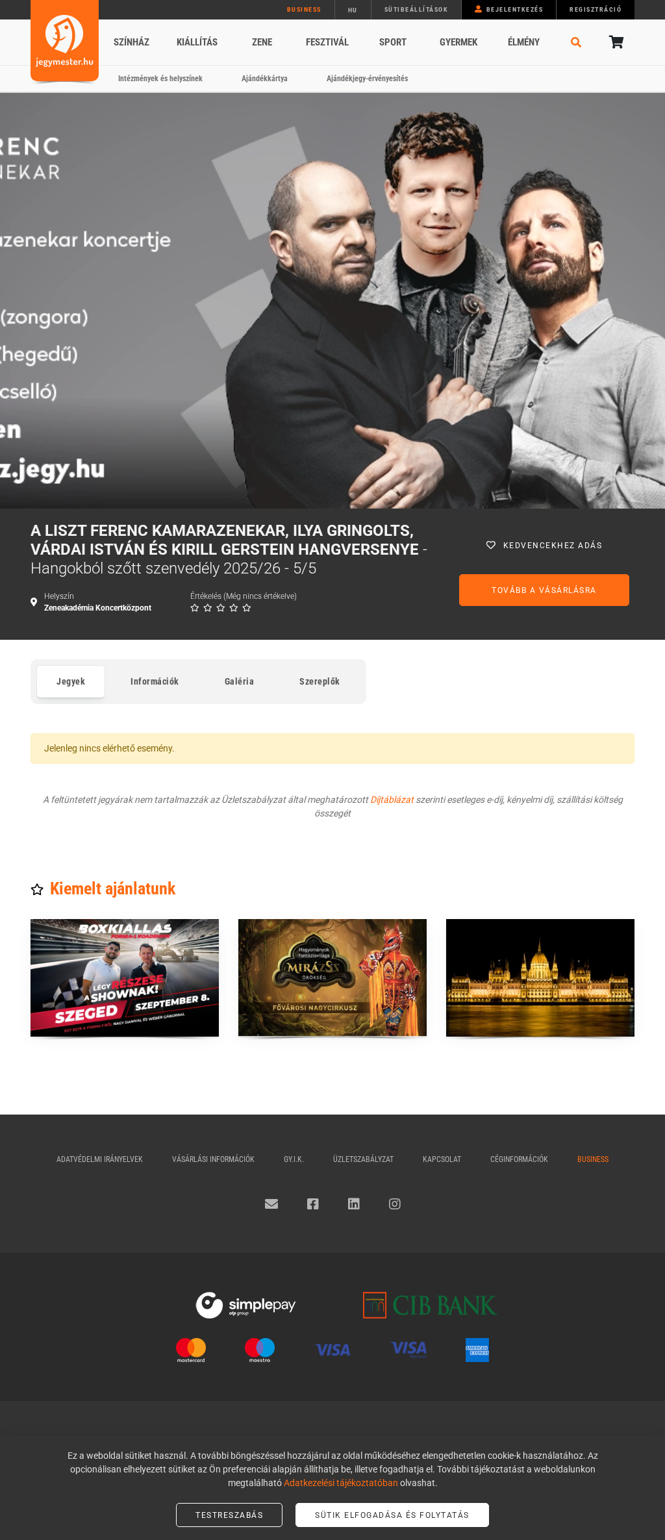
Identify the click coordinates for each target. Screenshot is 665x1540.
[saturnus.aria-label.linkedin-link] (354, 1204)
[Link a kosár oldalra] (615, 42)
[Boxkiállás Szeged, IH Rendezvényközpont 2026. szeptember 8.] (125, 978)
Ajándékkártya (265, 78)
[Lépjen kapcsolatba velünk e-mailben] (271, 1204)
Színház (131, 42)
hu (353, 10)
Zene (262, 42)
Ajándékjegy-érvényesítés (367, 78)
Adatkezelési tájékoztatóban (341, 1483)
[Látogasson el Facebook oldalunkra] (313, 1204)
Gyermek (458, 42)
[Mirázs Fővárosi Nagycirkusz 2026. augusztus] (332, 978)
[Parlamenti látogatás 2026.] (540, 978)
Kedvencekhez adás (553, 545)
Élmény (524, 42)
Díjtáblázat (392, 799)
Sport (393, 42)
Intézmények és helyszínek (160, 78)
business (304, 9)
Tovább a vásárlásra (544, 590)
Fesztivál (327, 42)
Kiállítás (197, 42)
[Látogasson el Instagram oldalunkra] (395, 1204)
